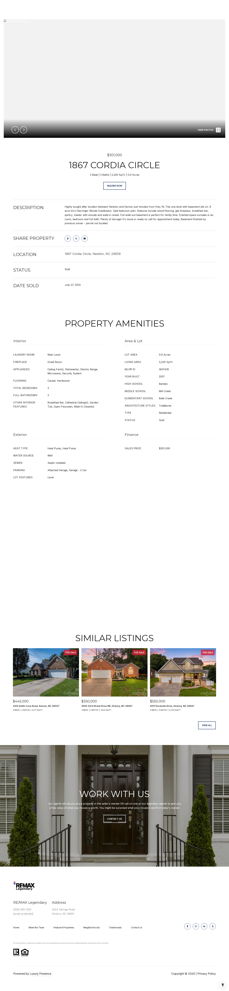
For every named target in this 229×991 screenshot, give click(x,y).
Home (16, 927)
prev (15, 129)
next (23, 129)
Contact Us (136, 927)
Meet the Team (36, 927)
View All (207, 725)
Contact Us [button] (114, 818)
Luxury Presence (40, 973)
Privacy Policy (206, 973)
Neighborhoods (91, 927)
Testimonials (115, 927)
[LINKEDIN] (204, 926)
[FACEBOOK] (187, 926)
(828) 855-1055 (22, 909)
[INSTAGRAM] (196, 926)
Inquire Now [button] (114, 185)
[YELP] (213, 926)
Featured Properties (64, 927)
